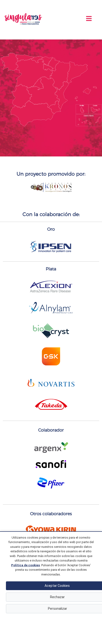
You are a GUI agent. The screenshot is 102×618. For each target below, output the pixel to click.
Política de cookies (25, 565)
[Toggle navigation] (88, 18)
